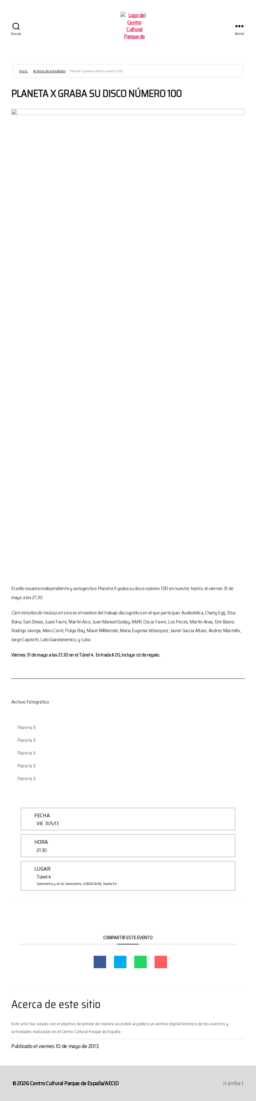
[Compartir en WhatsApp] (140, 962)
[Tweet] (120, 962)
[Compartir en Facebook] (100, 962)
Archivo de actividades (49, 71)
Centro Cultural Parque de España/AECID (74, 1083)
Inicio (23, 71)
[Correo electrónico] (161, 962)
